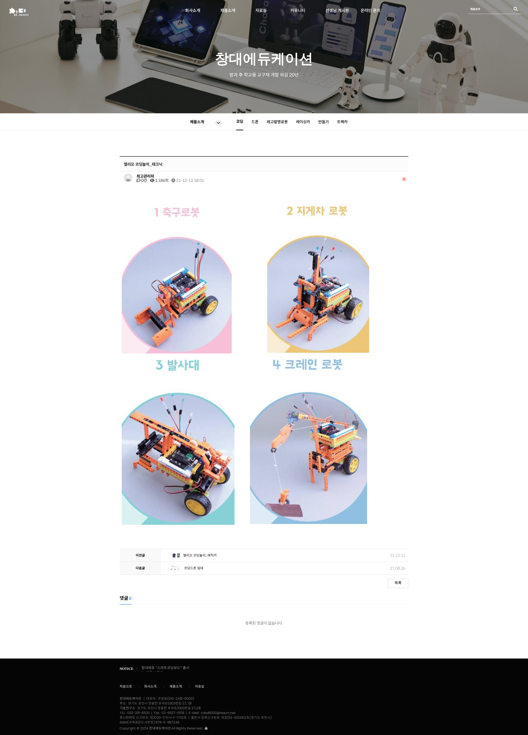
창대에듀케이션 (69, 12)
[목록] (404, 179)
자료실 (260, 9)
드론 (254, 122)
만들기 (323, 122)
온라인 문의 (370, 9)
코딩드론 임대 (193, 568)
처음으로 (126, 686)
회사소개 (192, 9)
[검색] (515, 9)
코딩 (239, 121)
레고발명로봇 (277, 122)
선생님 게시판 (337, 9)
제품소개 (227, 9)
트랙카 (342, 122)
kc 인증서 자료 (152, 668)
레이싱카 (303, 122)
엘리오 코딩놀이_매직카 (200, 555)
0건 (143, 180)
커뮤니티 (297, 9)
